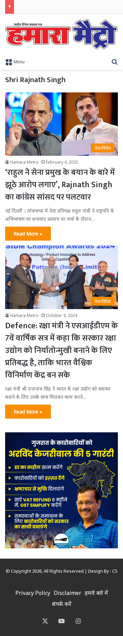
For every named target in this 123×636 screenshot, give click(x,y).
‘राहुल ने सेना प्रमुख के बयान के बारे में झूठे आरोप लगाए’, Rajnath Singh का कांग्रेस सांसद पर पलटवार (60, 185)
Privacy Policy (32, 593)
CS (115, 571)
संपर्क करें (61, 604)
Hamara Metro (24, 162)
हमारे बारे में (96, 593)
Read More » (28, 233)
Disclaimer (67, 593)
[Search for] (114, 61)
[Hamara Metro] (61, 34)
